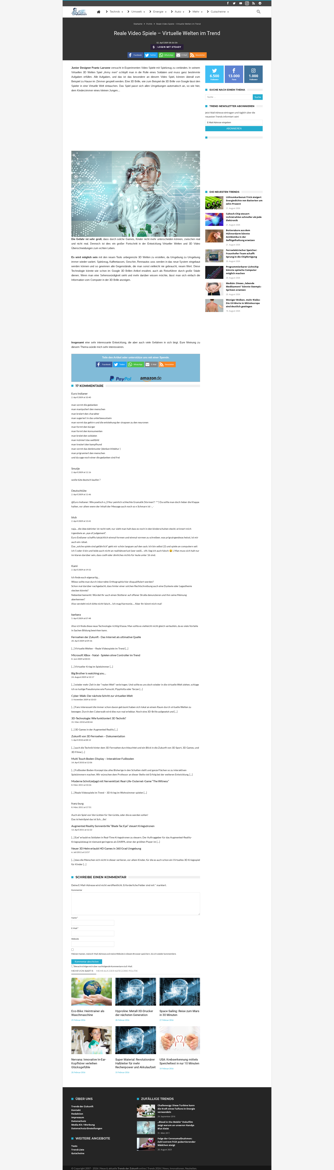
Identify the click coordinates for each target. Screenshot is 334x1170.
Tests (74, 1146)
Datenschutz (78, 1121)
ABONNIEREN (233, 128)
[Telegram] (260, 3)
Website (75, 938)
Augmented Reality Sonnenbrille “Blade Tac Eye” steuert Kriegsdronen (112, 826)
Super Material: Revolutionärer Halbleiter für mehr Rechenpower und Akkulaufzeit (135, 1063)
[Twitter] (234, 3)
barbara (76, 614)
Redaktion (77, 1113)
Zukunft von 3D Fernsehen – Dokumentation (98, 736)
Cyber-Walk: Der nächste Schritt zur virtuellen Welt (102, 695)
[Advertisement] (135, 121)
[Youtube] (240, 3)
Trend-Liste (77, 1149)
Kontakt (76, 1110)
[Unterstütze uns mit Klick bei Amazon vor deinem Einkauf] (151, 377)
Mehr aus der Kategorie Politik (117, 970)
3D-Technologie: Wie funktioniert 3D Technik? (98, 718)
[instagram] (247, 3)
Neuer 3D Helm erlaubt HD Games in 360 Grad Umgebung (106, 848)
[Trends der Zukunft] (79, 11)
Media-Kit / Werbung (83, 1124)
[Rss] (253, 3)
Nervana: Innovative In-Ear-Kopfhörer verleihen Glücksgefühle (88, 1063)
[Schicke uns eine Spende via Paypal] (120, 377)
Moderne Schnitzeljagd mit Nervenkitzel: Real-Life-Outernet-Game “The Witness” (120, 781)
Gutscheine (77, 1153)
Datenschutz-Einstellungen (86, 1128)
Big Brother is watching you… (88, 673)
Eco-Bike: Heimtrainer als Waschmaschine (87, 1013)
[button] (136, 55)
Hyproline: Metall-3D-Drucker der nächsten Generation (134, 1013)
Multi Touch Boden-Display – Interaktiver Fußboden (102, 758)
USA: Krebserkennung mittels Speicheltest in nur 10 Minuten (179, 1061)
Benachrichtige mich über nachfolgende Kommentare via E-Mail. (103, 966)
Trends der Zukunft (82, 1106)
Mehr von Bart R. (82, 970)
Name (74, 917)
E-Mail (74, 928)
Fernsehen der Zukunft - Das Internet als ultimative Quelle (106, 637)
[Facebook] (227, 3)
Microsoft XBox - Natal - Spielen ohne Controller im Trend (105, 655)
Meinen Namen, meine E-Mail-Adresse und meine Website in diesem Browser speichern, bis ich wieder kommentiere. (123, 953)
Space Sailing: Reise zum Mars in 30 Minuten (179, 1013)
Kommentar (76, 890)
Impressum (77, 1117)
